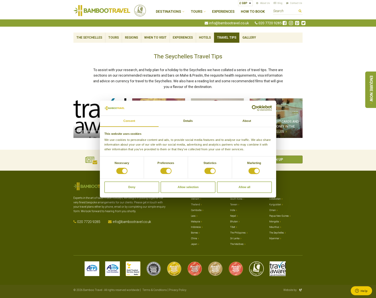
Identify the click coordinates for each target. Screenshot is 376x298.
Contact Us (296, 3)
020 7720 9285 (270, 23)
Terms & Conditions (154, 290)
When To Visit (155, 37)
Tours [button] (196, 12)
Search (300, 11)
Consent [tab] (129, 121)
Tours (113, 37)
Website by (293, 290)
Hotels (205, 37)
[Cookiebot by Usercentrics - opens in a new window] (255, 108)
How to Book (253, 12)
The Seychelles (89, 37)
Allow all (244, 187)
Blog (279, 3)
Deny (131, 187)
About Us (265, 3)
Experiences (223, 12)
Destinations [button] (168, 12)
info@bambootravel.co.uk (229, 23)
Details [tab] (188, 121)
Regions (131, 37)
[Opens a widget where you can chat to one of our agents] (361, 291)
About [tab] (246, 121)
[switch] (166, 171)
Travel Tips (226, 37)
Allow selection (188, 187)
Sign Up (276, 159)
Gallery (249, 37)
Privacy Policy (177, 290)
